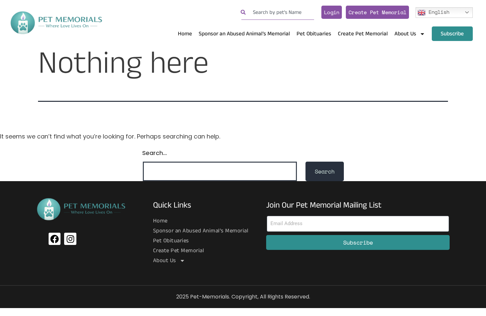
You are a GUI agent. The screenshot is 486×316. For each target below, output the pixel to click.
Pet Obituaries (314, 34)
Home (185, 34)
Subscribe (452, 34)
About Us (405, 34)
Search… (154, 153)
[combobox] (277, 12)
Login (331, 12)
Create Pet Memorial (377, 12)
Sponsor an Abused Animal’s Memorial (244, 34)
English (437, 12)
